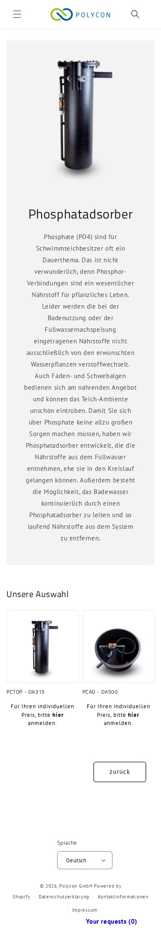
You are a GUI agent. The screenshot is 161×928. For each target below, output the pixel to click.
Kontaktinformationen (123, 897)
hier (58, 715)
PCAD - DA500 (100, 691)
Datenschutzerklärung (64, 897)
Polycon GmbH (75, 886)
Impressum (84, 910)
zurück (119, 771)
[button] (17, 14)
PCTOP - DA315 (25, 691)
